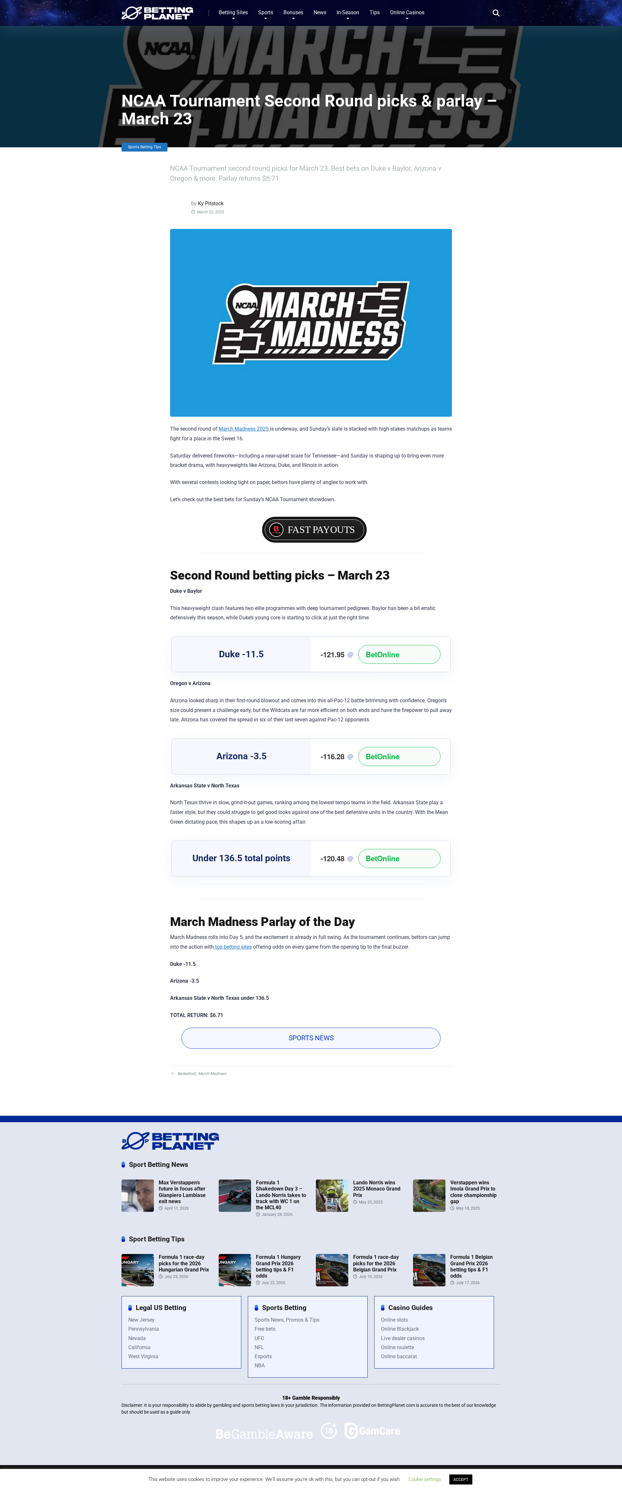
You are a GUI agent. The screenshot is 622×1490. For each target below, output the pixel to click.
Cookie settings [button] (425, 1479)
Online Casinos (407, 12)
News (320, 12)
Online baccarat (399, 1356)
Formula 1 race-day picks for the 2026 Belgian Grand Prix (376, 1263)
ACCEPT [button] (460, 1479)
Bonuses (293, 12)
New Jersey (141, 1320)
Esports (263, 1356)
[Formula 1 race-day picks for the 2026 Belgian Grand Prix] (332, 1284)
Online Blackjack (400, 1329)
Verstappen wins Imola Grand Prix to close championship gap (473, 1192)
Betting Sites (233, 12)
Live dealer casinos (403, 1338)
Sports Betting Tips (144, 147)
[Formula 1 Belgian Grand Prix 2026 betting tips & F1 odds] (429, 1284)
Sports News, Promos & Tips (287, 1320)
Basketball (187, 1073)
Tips (375, 12)
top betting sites (233, 947)
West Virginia (143, 1356)
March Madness (212, 1073)
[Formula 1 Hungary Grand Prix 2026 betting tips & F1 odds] (235, 1284)
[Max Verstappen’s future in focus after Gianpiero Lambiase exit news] (137, 1210)
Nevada (137, 1338)
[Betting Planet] (157, 10)
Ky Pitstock (211, 203)
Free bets (265, 1329)
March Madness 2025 (244, 429)
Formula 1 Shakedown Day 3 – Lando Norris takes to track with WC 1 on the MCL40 (281, 1195)
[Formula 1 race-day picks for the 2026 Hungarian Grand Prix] (137, 1284)
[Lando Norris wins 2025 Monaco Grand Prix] (332, 1210)
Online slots (394, 1320)
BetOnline (382, 654)
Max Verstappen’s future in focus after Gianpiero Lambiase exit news (182, 1192)
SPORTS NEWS (311, 1038)
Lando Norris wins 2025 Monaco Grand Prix (376, 1189)
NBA (260, 1365)
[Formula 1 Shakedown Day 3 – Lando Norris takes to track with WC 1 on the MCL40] (235, 1210)
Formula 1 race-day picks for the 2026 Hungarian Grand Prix (184, 1263)
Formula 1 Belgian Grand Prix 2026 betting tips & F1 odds (471, 1266)
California (139, 1347)
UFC (259, 1338)
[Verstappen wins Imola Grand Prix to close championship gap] (429, 1210)
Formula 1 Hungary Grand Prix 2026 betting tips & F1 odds (278, 1266)
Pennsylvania (143, 1329)
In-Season (348, 12)
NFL (259, 1347)
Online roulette (397, 1347)
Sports (265, 12)
